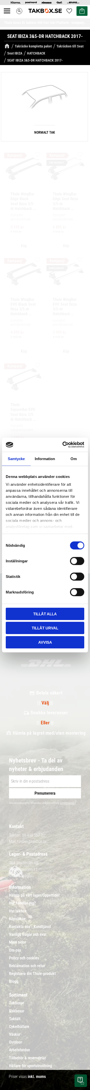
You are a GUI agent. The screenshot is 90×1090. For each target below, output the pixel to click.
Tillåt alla (45, 614)
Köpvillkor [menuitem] (17, 919)
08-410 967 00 (33, 835)
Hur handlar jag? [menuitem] (22, 903)
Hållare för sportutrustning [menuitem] (30, 1066)
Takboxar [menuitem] (16, 1003)
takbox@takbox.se (31, 841)
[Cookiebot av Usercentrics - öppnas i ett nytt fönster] (63, 445)
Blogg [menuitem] (13, 981)
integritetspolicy (68, 803)
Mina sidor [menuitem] (17, 942)
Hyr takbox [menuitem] (17, 911)
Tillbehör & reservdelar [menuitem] (27, 1058)
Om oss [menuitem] (15, 950)
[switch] (77, 561)
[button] (10, 17)
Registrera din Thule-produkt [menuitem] (32, 973)
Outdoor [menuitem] (15, 1042)
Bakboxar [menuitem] (16, 1011)
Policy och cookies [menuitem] (24, 958)
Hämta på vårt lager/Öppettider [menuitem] (34, 895)
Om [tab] (73, 458)
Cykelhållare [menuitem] (19, 1026)
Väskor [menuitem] (14, 1034)
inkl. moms (37, 1076)
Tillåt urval (45, 628)
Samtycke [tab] (16, 458)
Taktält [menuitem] (14, 1019)
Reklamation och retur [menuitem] (27, 966)
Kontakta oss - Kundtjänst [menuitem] (30, 926)
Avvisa (45, 642)
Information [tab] (45, 458)
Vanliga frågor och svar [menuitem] (27, 934)
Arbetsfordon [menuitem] (19, 1050)
